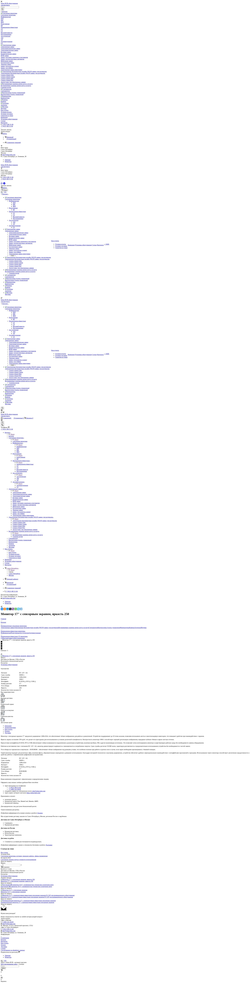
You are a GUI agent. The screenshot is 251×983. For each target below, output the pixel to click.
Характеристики (10, 727)
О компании (5, 938)
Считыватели (93, 627)
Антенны (138, 627)
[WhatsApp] (2, 183)
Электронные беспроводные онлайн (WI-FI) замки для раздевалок (35, 521)
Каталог (11, 436)
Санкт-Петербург (14, 573)
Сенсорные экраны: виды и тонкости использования (18, 859)
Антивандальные (22, 485)
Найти (3, 968)
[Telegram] (4, 183)
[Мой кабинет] (2, 410)
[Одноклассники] (5, 609)
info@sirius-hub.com (8, 155)
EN (5, 192)
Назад (13, 434)
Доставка (8, 733)
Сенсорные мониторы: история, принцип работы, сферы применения (24, 856)
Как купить (12, 552)
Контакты (4, 941)
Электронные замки (19, 492)
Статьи (3, 948)
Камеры (132, 627)
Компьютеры (124, 627)
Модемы (143, 627)
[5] (125, 649)
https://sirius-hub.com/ (33, 793)
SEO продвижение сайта (9, 964)
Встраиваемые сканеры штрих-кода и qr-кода (28, 535)
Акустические (21, 476)
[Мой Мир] (7, 609)
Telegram (7, 160)
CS (2, 638)
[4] (125, 647)
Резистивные (20, 457)
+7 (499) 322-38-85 (15, 789)
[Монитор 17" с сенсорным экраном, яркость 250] (18, 656)
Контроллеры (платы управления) (109, 627)
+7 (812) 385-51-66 (15, 787)
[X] (10, 609)
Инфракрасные (21, 446)
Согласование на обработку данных (13, 950)
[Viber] (13, 609)
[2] (125, 643)
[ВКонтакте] (2, 609)
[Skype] (18, 609)
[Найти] (2, 9)
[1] (125, 642)
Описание (8, 726)
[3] (125, 645)
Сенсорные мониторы (20, 441)
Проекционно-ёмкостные (24, 464)
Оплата (7, 731)
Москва (11, 575)
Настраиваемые (19, 638)
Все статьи (4, 852)
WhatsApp (8, 161)
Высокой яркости (8, 638)
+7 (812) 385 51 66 (7, 124)
